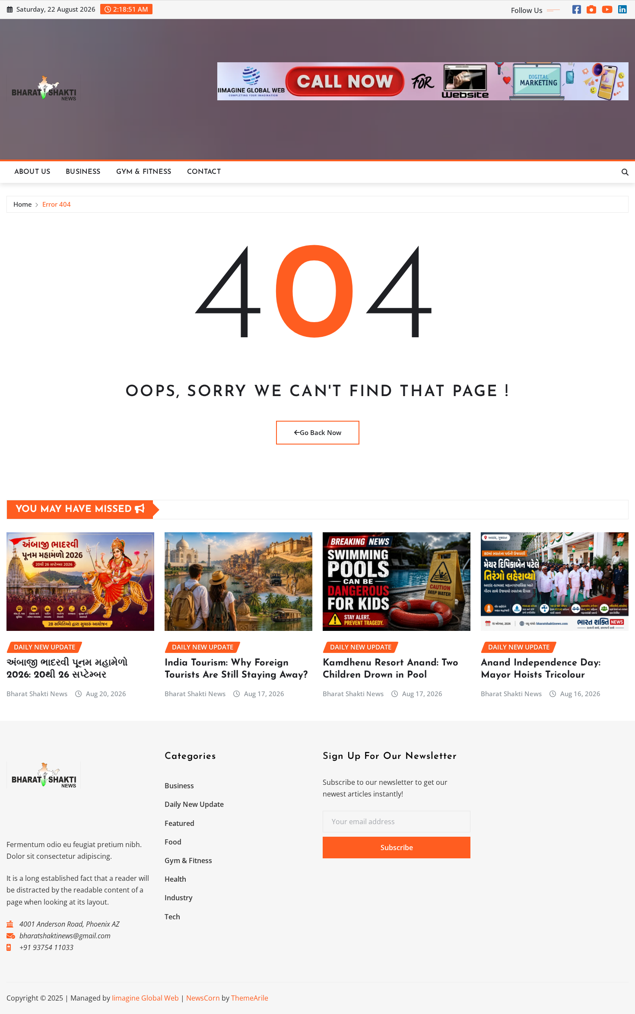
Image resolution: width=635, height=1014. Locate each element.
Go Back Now (320, 432)
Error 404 (56, 204)
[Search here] (625, 172)
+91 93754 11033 (46, 947)
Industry (179, 897)
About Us (32, 172)
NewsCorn (203, 998)
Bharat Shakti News (36, 693)
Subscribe (397, 847)
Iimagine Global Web (145, 998)
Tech (172, 916)
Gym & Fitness (143, 172)
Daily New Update (194, 804)
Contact (204, 172)
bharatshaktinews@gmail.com (65, 935)
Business (83, 172)
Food (173, 842)
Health (175, 879)
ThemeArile (249, 998)
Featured (179, 823)
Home (22, 204)
